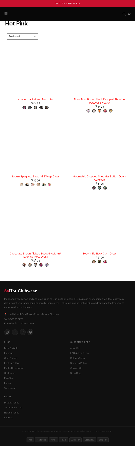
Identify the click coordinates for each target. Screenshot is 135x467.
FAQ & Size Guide (79, 353)
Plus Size (9, 378)
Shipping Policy (78, 363)
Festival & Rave (12, 363)
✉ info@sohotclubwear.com (19, 323)
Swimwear (10, 388)
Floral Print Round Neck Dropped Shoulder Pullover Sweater (99, 101)
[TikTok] (23, 332)
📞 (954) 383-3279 (13, 318)
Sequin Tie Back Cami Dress (100, 253)
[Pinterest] (30, 332)
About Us (75, 348)
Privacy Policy (11, 402)
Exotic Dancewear (14, 368)
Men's (7, 383)
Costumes (9, 373)
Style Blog (75, 373)
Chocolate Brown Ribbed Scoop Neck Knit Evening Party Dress (35, 255)
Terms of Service (13, 407)
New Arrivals (11, 348)
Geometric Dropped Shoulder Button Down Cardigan (99, 178)
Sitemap (8, 417)
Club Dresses (11, 358)
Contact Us (76, 368)
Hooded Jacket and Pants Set (35, 99)
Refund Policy (11, 412)
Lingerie (8, 353)
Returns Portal (77, 358)
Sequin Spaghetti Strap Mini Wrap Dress (35, 176)
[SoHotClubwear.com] (67, 14)
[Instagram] (7, 332)
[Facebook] (15, 332)
